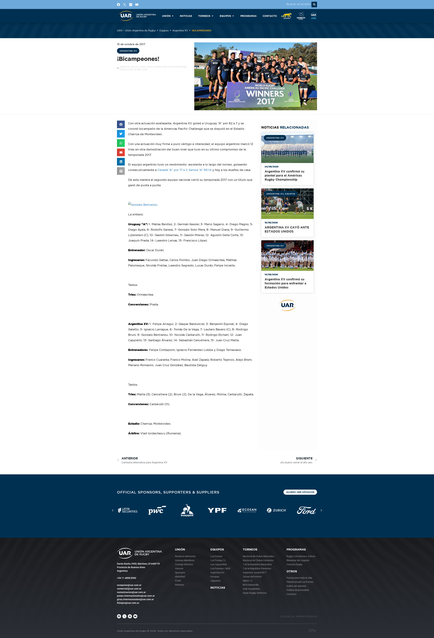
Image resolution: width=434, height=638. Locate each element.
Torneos (250, 549)
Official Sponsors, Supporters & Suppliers (168, 492)
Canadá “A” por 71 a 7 (172, 169)
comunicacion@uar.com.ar (131, 592)
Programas (296, 549)
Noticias (217, 587)
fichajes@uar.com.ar (128, 603)
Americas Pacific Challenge (136, 67)
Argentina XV (180, 30)
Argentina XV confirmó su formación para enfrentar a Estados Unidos (285, 283)
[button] (314, 4)
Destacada (126, 70)
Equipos (164, 30)
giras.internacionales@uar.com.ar (135, 599)
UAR (145, 70)
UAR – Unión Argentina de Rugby (136, 30)
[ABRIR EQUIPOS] (233, 16)
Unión (180, 549)
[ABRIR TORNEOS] (212, 16)
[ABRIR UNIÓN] (172, 16)
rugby (138, 70)
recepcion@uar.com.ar (129, 585)
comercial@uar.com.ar (129, 588)
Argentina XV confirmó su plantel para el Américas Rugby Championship (284, 175)
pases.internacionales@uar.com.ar (136, 595)
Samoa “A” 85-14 (200, 169)
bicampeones (179, 67)
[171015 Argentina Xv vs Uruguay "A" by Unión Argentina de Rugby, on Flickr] (142, 204)
